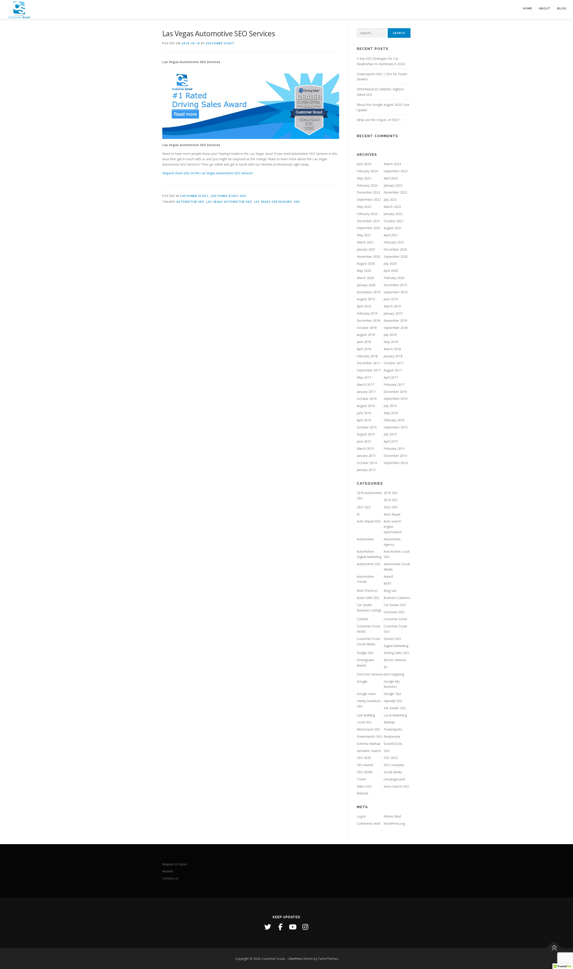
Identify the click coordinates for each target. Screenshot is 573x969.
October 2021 (394, 221)
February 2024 (367, 171)
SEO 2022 (391, 758)
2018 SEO (391, 493)
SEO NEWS (365, 772)
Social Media (393, 772)
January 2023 (393, 185)
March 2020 (365, 278)
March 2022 (392, 206)
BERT (388, 583)
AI (358, 514)
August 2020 (366, 263)
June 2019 (391, 299)
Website (362, 793)
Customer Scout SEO (228, 196)
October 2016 (367, 398)
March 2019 (392, 306)
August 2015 (366, 434)
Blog (561, 8)
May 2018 (391, 342)
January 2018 (393, 356)
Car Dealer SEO (395, 605)
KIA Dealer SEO (395, 708)
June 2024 (364, 164)
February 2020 (394, 278)
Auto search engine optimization (393, 526)
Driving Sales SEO (396, 653)
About (545, 8)
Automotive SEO (190, 202)
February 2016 (394, 420)
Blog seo (390, 590)
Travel (361, 779)
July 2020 (390, 263)
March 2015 (365, 448)
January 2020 (366, 285)
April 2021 (391, 235)
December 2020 (395, 249)
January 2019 (393, 313)
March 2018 (392, 349)
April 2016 (364, 420)
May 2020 (364, 270)
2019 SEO (391, 500)
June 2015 (364, 441)
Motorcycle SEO (368, 729)
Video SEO (364, 786)
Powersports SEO (369, 736)
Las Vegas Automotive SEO (229, 202)
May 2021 (364, 235)
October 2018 (367, 328)
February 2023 (367, 185)
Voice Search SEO (396, 786)
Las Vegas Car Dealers (273, 202)
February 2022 (367, 214)
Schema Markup (368, 743)
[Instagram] (305, 927)
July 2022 (390, 199)
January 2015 (366, 456)
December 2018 (368, 320)
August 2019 (366, 299)
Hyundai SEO (393, 701)
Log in (361, 816)
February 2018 (367, 356)
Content (362, 619)
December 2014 (395, 456)
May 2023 (364, 178)
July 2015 (390, 434)
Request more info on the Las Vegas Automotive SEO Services (207, 173)
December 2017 (368, 363)
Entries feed (392, 816)
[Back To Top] (554, 948)
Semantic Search (369, 751)
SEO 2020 (364, 758)
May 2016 (391, 413)
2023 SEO (391, 507)
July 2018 (390, 334)
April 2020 (391, 270)
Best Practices (367, 590)
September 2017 (369, 370)
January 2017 (366, 392)
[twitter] (267, 927)
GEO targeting (394, 674)
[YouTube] (292, 927)
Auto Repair (392, 514)
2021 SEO (364, 507)
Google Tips (392, 694)
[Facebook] (280, 927)
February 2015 (394, 448)
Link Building (366, 715)
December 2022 (368, 192)
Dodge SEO (365, 653)
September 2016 (396, 398)
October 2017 (394, 363)
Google (362, 681)
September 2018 (396, 328)
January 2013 (366, 470)
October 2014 (367, 463)
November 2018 (395, 320)
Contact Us (170, 878)
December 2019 (395, 285)
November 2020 (368, 256)
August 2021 (393, 228)
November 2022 (395, 192)
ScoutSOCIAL (393, 743)
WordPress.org (394, 823)
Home (527, 8)
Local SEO (364, 722)
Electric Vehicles (395, 660)
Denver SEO (392, 639)
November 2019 (368, 292)
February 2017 (394, 384)
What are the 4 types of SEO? (378, 120)
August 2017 (393, 370)
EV (385, 667)
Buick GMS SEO (368, 598)
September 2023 (396, 171)
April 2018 (364, 349)
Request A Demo (174, 864)
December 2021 (368, 221)
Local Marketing (395, 715)
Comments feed (368, 823)
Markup (389, 722)
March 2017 (365, 384)
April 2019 (364, 306)
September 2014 (396, 463)
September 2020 (396, 256)
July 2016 (390, 406)
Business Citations (397, 598)
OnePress (296, 958)
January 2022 (393, 214)
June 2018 (364, 342)
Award (388, 576)
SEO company (394, 765)
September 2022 (369, 199)
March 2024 (392, 164)
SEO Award (365, 765)
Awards (167, 871)
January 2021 (366, 249)
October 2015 (367, 427)
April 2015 (391, 441)
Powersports (393, 729)
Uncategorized (394, 779)
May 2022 (364, 206)
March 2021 (365, 242)
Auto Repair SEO (369, 521)
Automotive (365, 539)
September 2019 (396, 292)
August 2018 (366, 334)
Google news (366, 694)
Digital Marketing (396, 646)
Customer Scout (220, 43)
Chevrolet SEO (394, 612)
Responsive (392, 736)
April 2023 (391, 178)
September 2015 (396, 427)
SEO (297, 202)
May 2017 (364, 377)
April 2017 (391, 377)
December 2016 (395, 392)
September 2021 (369, 228)
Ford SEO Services (370, 674)
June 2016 (364, 413)
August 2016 (366, 406)
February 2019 (367, 313)
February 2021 (394, 242)
